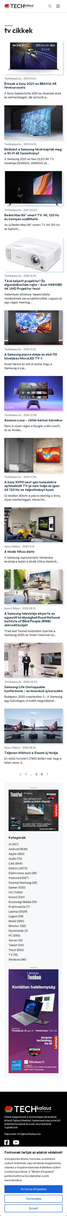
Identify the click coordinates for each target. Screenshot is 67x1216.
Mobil (12, 921)
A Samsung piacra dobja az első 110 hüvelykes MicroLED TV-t (30, 356)
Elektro (14, 868)
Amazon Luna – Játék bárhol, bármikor (33, 420)
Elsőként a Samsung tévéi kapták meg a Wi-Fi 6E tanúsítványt (33, 151)
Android (14, 849)
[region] (33, 1181)
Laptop (13, 911)
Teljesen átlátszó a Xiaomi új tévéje (31, 753)
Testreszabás (33, 1198)
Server (13, 940)
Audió (12, 858)
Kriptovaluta (17, 906)
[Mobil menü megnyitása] (58, 6)
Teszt (12, 950)
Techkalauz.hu (12, 78)
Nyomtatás (16, 930)
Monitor (14, 926)
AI (10, 844)
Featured (15, 878)
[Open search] (50, 6)
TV (11, 955)
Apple (13, 854)
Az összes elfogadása (33, 1189)
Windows (14, 959)
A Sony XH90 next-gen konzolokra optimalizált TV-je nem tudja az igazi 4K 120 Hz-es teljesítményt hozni (31, 486)
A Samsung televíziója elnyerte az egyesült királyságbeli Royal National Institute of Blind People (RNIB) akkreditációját (32, 619)
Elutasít (33, 1208)
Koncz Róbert (12, 546)
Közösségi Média (20, 902)
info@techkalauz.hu (29, 1134)
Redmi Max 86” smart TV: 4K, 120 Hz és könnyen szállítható (31, 217)
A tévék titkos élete (19, 552)
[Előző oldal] (20, 774)
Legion (13, 916)
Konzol (13, 897)
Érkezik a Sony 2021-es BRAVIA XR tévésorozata (30, 85)
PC (11, 935)
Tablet (13, 945)
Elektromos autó (20, 873)
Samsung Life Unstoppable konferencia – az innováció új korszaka (33, 689)
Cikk (11, 863)
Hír (11, 892)
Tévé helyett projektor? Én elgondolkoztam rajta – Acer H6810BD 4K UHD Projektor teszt (33, 285)
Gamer (13, 887)
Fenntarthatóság (20, 882)
